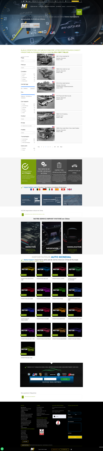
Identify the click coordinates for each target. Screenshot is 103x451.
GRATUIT (79, 12)
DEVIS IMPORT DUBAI (24, 418)
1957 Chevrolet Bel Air (62, 56)
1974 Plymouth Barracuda (63, 96)
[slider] (21, 86)
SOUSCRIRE (65, 379)
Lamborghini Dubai (24, 438)
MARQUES (41, 6)
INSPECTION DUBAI (24, 419)
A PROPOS (59, 6)
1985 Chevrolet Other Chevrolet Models (67, 128)
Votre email (70, 417)
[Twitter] (23, 1)
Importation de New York (28, 338)
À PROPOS (22, 411)
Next (61, 146)
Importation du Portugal (75, 318)
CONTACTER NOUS (24, 427)
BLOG (64, 6)
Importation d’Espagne (58, 318)
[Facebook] (22, 1)
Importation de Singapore (59, 338)
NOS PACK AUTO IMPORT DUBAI (26, 420)
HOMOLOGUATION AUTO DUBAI (26, 422)
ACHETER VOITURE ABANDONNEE (42, 425)
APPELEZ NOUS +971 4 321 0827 (26, 408)
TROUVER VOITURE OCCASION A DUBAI (43, 422)
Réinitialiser (32, 88)
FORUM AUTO (55, 449)
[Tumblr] (28, 1)
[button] (28, 74)
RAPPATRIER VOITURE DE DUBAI (42, 424)
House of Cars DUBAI (24, 437)
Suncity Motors (23, 432)
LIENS (57, 416)
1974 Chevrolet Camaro (63, 83)
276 (58, 146)
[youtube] (30, 1)
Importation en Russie (43, 318)
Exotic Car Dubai (23, 430)
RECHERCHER (34, 6)
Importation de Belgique (43, 298)
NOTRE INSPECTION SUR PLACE (42, 419)
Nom (75, 414)
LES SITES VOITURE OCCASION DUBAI (42, 423)
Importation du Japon (58, 278)
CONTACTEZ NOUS (71, 6)
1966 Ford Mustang (61, 114)
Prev (39, 146)
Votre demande (71, 421)
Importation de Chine (26, 357)
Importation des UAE (42, 278)
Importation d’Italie (57, 298)
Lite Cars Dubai (23, 433)
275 (55, 146)
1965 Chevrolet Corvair (63, 69)
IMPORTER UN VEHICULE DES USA (26, 415)
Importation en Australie (44, 338)
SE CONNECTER (64, 449)
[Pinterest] (25, 1)
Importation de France (74, 338)
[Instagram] (26, 1)
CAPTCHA (69, 433)
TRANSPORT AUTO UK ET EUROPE (42, 426)
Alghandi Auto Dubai (24, 436)
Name (69, 410)
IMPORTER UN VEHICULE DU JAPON (26, 416)
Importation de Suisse (27, 298)
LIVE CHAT (36, 25)
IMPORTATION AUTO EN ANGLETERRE (27, 414)
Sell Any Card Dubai (24, 434)
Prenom (69, 414)
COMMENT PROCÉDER (50, 6)
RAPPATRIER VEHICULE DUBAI (25, 423)
